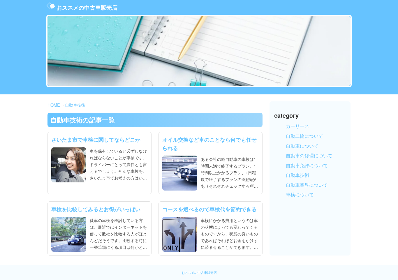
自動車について (302, 145)
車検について (300, 194)
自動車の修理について (309, 155)
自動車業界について (307, 185)
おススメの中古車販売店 (87, 7)
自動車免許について (307, 165)
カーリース (297, 126)
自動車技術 (75, 105)
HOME (53, 105)
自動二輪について (304, 136)
